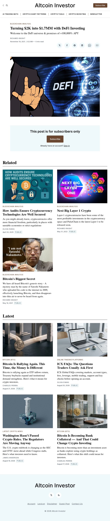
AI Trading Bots (10, 14)
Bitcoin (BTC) (9, 360)
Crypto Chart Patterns (34, 14)
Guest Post (64, 504)
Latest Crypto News (13, 431)
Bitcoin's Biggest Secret (19, 278)
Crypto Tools (57, 14)
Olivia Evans (8, 229)
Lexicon (41, 504)
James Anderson (11, 458)
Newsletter (96, 14)
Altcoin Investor (55, 5)
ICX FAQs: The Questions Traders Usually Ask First (75, 365)
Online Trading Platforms (70, 360)
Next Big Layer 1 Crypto (74, 210)
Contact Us (77, 504)
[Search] (7, 5)
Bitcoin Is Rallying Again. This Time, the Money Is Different (24, 365)
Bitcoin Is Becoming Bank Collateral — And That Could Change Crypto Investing (77, 439)
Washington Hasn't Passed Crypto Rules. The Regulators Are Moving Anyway (23, 439)
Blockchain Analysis (20, 24)
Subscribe (100, 5)
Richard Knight (17, 38)
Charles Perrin (10, 386)
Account (31, 504)
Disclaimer (52, 504)
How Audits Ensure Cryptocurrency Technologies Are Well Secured (27, 212)
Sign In (67, 146)
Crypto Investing (77, 14)
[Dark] (4, 5)
